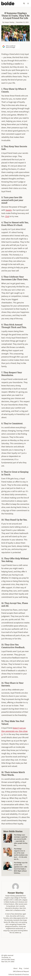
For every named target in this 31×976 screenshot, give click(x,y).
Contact (26, 968)
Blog (20, 968)
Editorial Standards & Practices (19, 974)
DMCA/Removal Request (21, 971)
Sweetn (9, 210)
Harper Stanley (9, 22)
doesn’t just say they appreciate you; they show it (14, 731)
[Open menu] (28, 3)
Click (7, 216)
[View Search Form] (24, 3)
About (15, 968)
